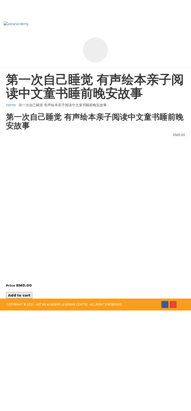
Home (11, 105)
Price (10, 285)
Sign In (40, 403)
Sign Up (28, 403)
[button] (32, 8)
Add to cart (19, 295)
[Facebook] (164, 304)
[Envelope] (173, 304)
